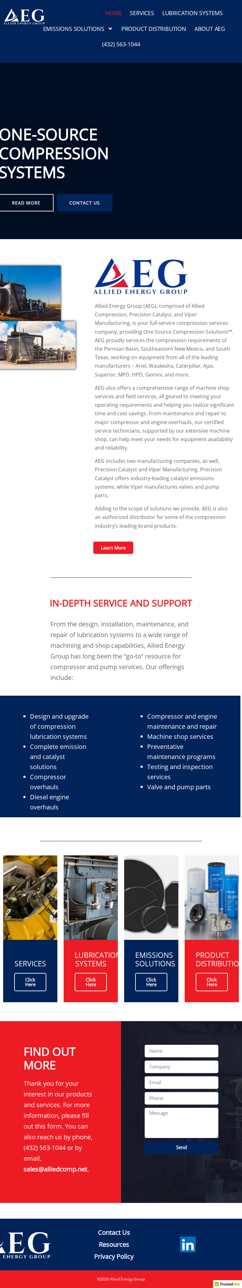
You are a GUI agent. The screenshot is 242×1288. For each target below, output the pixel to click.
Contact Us (84, 203)
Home (113, 13)
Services (142, 13)
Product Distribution (153, 28)
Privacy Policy (114, 1256)
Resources (114, 1244)
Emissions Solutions (73, 28)
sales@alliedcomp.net (55, 1169)
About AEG (209, 28)
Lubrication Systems (192, 13)
